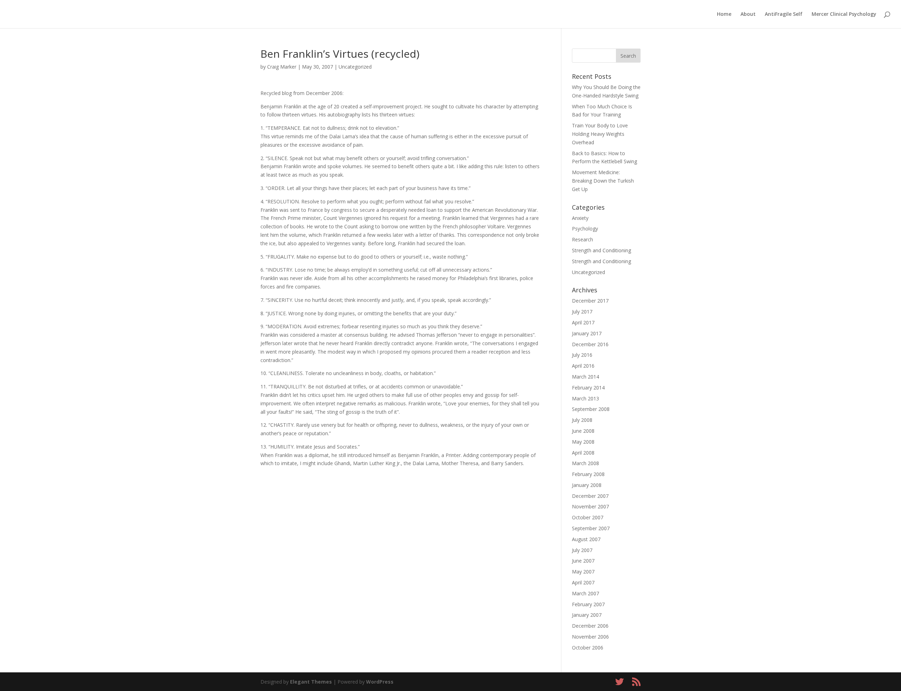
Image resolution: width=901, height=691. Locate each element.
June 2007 (583, 560)
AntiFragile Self (783, 14)
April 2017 (583, 322)
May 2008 (583, 441)
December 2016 (590, 344)
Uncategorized (355, 66)
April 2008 (583, 452)
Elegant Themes (311, 681)
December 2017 (590, 300)
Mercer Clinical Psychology (844, 14)
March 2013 (585, 398)
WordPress (379, 681)
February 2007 (588, 604)
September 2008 (591, 409)
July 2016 (582, 354)
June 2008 (583, 430)
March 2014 (585, 376)
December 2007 (590, 496)
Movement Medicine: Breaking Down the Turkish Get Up (603, 180)
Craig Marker (281, 66)
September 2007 (591, 528)
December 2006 (590, 625)
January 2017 (586, 333)
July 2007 (582, 550)
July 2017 (582, 311)
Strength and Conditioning (601, 250)
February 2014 (588, 387)
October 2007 (587, 517)
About (748, 14)
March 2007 (585, 593)
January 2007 (586, 614)
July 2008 (582, 420)
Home (724, 14)
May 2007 (583, 571)
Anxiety (580, 218)
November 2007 (590, 506)
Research (582, 239)
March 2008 (585, 463)
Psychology (585, 228)
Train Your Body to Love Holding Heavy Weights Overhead (600, 134)
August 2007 (586, 539)
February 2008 (588, 474)
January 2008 (586, 485)
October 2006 (587, 647)
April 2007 (583, 582)
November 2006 (590, 636)
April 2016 (583, 365)
